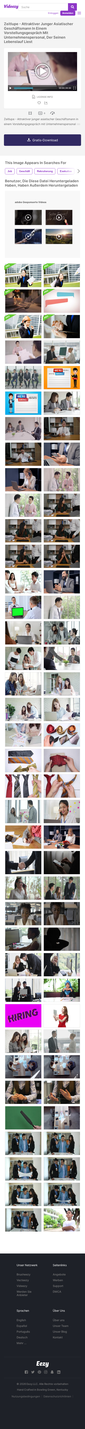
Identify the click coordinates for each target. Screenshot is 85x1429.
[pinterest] (39, 1372)
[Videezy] (11, 7)
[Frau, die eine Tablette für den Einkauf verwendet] (61, 326)
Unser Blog (60, 1331)
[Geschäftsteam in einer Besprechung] (23, 582)
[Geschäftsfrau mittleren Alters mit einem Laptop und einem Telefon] (23, 480)
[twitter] (33, 1372)
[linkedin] (58, 1372)
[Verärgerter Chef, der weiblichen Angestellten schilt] (23, 531)
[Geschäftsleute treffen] (61, 403)
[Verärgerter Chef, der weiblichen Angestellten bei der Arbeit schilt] (61, 505)
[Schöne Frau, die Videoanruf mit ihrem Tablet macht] (61, 1016)
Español (22, 1325)
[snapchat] (52, 1372)
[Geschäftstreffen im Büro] (23, 1067)
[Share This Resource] (46, 103)
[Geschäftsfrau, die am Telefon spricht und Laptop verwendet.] (61, 811)
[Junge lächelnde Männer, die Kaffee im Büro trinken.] (61, 480)
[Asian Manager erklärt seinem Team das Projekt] (61, 888)
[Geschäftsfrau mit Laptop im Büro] (23, 633)
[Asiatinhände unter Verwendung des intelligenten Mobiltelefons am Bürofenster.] (23, 888)
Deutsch (22, 1337)
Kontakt (58, 1337)
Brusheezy (23, 1274)
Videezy (22, 1286)
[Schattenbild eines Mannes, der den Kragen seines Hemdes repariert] (61, 939)
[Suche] (72, 7)
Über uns (59, 1320)
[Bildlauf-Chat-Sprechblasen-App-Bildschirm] (61, 301)
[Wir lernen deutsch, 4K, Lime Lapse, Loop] (59, 218)
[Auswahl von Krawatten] (61, 735)
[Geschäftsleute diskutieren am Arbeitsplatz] (23, 990)
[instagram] (45, 1372)
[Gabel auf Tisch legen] (23, 301)
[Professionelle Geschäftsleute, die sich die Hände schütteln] (23, 862)
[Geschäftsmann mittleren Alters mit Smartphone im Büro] (61, 454)
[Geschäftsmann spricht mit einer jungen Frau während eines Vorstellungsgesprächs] (61, 352)
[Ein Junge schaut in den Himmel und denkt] (61, 1220)
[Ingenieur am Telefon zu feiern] (23, 326)
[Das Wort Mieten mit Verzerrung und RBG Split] (23, 1016)
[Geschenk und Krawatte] (61, 760)
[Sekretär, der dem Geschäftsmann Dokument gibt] (61, 658)
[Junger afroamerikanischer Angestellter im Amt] (61, 913)
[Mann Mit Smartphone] (61, 862)
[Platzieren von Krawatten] (23, 786)
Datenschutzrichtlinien (57, 1396)
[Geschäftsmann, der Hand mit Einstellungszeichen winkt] (61, 377)
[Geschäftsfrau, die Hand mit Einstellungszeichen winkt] (23, 403)
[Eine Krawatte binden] (61, 786)
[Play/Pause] (10, 88)
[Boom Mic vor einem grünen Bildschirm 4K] (23, 1118)
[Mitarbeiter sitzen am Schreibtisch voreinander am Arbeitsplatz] (23, 607)
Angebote (59, 1274)
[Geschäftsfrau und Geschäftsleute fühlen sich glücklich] (23, 658)
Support (58, 1286)
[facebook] (26, 1372)
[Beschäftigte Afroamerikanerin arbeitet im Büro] (23, 913)
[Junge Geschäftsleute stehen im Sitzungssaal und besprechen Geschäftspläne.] (23, 1143)
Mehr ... (21, 1343)
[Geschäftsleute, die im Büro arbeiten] (61, 964)
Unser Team (60, 1325)
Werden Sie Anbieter (24, 1293)
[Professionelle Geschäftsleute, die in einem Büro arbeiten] (23, 964)
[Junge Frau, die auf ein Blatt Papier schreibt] (23, 837)
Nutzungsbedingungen (26, 1396)
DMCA (57, 1291)
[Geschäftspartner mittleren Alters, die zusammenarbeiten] (61, 837)
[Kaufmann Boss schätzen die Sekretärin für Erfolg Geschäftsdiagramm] (61, 428)
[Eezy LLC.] (42, 1364)
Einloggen (53, 13)
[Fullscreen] (74, 88)
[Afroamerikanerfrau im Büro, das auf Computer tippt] (23, 939)
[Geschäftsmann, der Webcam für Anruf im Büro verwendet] (61, 582)
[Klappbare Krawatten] (23, 760)
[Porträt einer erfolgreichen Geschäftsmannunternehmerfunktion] (23, 275)
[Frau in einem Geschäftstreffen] (23, 1092)
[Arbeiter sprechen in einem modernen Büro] (61, 1067)
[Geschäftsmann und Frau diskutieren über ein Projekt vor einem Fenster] (61, 1041)
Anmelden (67, 13)
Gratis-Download (45, 140)
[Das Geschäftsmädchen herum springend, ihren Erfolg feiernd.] (61, 275)
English (21, 1320)
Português (23, 1331)
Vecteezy (23, 1280)
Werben (58, 1280)
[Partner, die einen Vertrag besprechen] (61, 1118)
